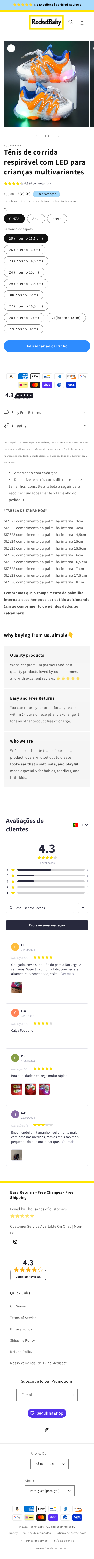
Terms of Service (23, 1317)
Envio (31, 201)
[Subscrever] (71, 1395)
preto (57, 218)
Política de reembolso (36, 1533)
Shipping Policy (22, 1340)
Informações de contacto (49, 1548)
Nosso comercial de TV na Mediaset (38, 1363)
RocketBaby (36, 1526)
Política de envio (64, 1540)
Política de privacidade (71, 1533)
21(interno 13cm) (66, 317)
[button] (10, 22)
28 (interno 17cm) (24, 317)
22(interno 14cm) (23, 329)
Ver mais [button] (67, 973)
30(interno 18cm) (23, 295)
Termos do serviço (36, 1540)
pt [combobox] (81, 825)
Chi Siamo (18, 1306)
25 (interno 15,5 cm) (26, 238)
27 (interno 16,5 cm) (26, 306)
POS (47, 1526)
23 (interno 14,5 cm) (26, 261)
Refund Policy (21, 1351)
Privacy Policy (21, 1329)
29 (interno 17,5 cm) (26, 283)
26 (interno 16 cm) (24, 249)
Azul (36, 218)
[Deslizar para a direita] (58, 136)
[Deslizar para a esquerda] (36, 136)
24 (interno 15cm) (24, 272)
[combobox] (83, 908)
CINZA (14, 218)
